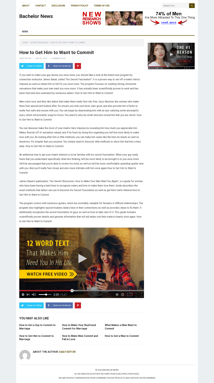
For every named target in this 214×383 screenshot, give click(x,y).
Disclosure (58, 5)
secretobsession (39, 42)
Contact (40, 5)
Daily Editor (25, 58)
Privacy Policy (79, 5)
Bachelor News (36, 16)
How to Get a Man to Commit (122, 335)
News (25, 31)
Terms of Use (102, 5)
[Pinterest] (78, 66)
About (26, 5)
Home (25, 42)
